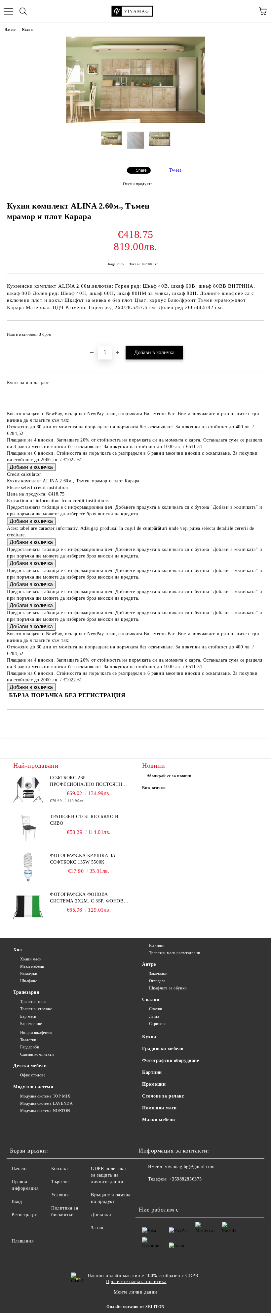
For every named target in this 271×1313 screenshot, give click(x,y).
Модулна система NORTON (45, 1110)
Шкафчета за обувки (168, 988)
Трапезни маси (33, 1001)
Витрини (156, 945)
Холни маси (30, 959)
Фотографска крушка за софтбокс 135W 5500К (83, 859)
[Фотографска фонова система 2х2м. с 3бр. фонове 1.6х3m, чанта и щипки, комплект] (28, 906)
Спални (155, 1009)
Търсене (60, 1181)
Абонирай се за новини (169, 776)
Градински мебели (163, 1048)
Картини (152, 1072)
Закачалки (158, 973)
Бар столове (31, 1023)
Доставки (101, 1214)
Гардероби (29, 1047)
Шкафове (28, 981)
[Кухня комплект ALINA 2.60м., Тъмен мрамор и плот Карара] (135, 121)
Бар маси (28, 1016)
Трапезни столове (36, 1009)
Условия (60, 1194)
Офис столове (32, 1075)
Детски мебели (30, 1065)
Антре (149, 964)
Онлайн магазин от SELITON (135, 1306)
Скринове (158, 1023)
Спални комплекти (37, 1054)
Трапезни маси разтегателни (174, 953)
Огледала (157, 981)
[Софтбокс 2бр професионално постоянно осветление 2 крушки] (28, 789)
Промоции (154, 1084)
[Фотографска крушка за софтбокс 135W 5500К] (28, 867)
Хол (17, 949)
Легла (154, 1016)
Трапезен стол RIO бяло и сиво (84, 820)
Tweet (175, 170)
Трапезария (26, 992)
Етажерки (28, 973)
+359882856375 (185, 1179)
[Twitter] (162, 1192)
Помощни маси (159, 1107)
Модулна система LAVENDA (46, 1103)
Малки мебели (158, 1119)
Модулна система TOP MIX (45, 1096)
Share (141, 170)
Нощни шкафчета (36, 1032)
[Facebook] (147, 1192)
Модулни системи (33, 1086)
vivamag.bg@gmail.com (189, 1166)
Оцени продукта (137, 184)
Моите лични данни (135, 1292)
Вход (17, 1201)
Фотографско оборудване (170, 1060)
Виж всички (154, 787)
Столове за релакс (163, 1096)
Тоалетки (28, 1040)
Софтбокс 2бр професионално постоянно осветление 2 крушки (88, 781)
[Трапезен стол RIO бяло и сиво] (28, 828)
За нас (97, 1227)
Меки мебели (32, 966)
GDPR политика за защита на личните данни (108, 1175)
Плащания (22, 1241)
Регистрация (25, 1214)
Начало (10, 29)
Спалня (150, 999)
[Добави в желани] (254, 331)
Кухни (27, 29)
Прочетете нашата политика (136, 1281)
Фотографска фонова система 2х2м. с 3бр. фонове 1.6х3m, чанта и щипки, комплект (88, 898)
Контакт (59, 1168)
